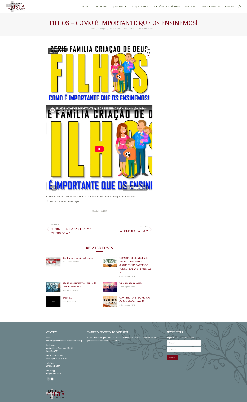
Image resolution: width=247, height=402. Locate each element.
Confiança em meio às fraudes (78, 257)
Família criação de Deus (57, 49)
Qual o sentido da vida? (130, 282)
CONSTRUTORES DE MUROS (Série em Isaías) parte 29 (134, 299)
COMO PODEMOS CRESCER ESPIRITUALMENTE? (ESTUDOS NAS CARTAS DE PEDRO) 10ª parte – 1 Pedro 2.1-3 (135, 265)
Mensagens (53, 53)
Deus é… (67, 297)
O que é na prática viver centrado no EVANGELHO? (79, 284)
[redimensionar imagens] (53, 262)
